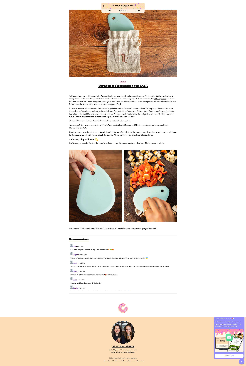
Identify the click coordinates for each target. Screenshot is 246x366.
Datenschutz (140, 361)
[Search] (104, 6)
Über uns (125, 361)
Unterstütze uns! (116, 361)
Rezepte (108, 11)
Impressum (132, 361)
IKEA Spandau (160, 99)
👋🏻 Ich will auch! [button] (229, 355)
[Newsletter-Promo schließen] (241, 361)
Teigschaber (112, 108)
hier (156, 228)
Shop (138, 11)
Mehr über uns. (130, 352)
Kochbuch (123, 11)
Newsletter (107, 361)
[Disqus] (123, 267)
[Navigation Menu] (141, 6)
